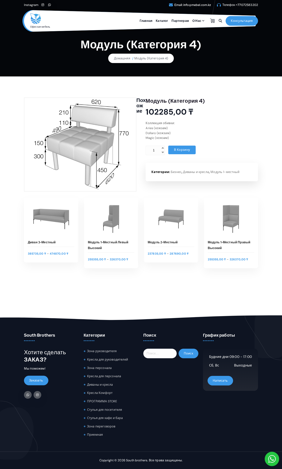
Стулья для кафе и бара (105, 418)
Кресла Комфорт (100, 393)
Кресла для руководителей (107, 359)
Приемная (95, 435)
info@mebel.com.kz (197, 5)
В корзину (182, 150)
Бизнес (176, 172)
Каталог (162, 21)
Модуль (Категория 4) (151, 58)
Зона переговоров (101, 426)
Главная (146, 21)
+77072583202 (247, 5)
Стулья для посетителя (104, 410)
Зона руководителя (102, 351)
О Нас (196, 21)
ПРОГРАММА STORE (102, 401)
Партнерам (180, 21)
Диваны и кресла (196, 172)
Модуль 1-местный (224, 172)
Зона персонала (99, 368)
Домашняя (122, 58)
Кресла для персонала (104, 376)
